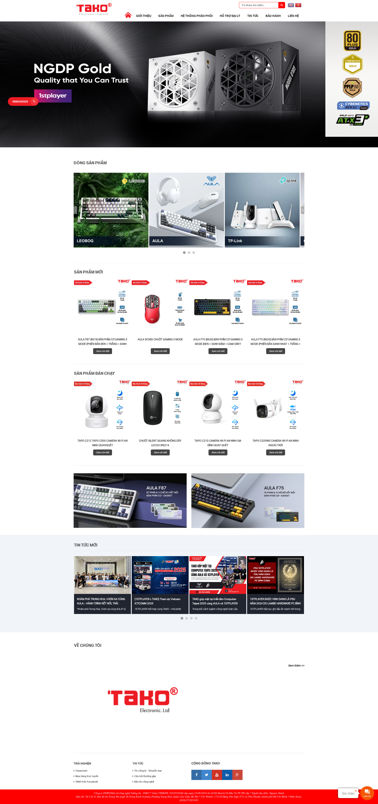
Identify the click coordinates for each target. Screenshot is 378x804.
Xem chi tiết (102, 351)
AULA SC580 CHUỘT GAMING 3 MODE (160, 339)
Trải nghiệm (82, 763)
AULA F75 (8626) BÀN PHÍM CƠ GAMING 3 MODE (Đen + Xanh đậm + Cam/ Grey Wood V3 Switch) (218, 344)
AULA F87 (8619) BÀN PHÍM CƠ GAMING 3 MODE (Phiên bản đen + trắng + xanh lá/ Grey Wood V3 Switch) (102, 344)
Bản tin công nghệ (144, 781)
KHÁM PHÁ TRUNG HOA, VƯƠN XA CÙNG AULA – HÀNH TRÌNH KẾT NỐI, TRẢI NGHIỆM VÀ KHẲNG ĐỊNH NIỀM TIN (101, 603)
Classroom (81, 770)
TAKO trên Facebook (86, 781)
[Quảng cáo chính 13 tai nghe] (189, 146)
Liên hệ (293, 16)
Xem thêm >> (296, 665)
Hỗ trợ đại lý (230, 16)
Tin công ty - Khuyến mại (148, 770)
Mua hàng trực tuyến (86, 776)
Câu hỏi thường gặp (145, 776)
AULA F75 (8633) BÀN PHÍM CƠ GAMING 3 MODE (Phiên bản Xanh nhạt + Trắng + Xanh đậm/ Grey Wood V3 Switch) (275, 344)
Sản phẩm (166, 16)
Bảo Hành (273, 16)
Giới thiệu (143, 16)
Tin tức (252, 16)
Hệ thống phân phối (197, 16)
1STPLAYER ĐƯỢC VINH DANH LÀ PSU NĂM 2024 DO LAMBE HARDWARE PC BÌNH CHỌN (275, 603)
